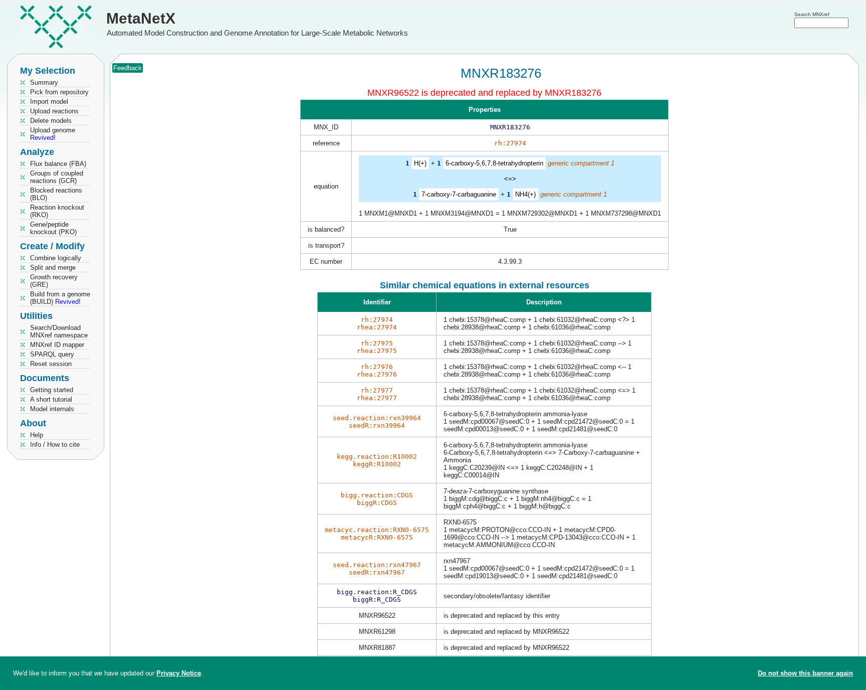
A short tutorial (51, 399)
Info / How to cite (55, 444)
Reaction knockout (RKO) (57, 211)
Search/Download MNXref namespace (59, 331)
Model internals (52, 409)
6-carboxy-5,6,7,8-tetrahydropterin (494, 163)
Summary (44, 82)
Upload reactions (54, 111)
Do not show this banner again (805, 673)
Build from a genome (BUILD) (60, 297)
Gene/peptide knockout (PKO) (53, 228)
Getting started (51, 390)
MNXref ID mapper (57, 345)
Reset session (51, 364)
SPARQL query (52, 354)
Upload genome (52, 133)
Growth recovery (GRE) (54, 280)
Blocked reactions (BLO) (56, 194)
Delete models (51, 120)
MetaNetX (140, 18)
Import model (49, 101)
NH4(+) (525, 194)
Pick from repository (59, 92)
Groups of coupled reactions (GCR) (56, 177)
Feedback (127, 68)
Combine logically (55, 258)
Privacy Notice (178, 673)
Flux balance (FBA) (58, 163)
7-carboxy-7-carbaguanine (458, 194)
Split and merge (53, 267)
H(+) (420, 163)
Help (36, 435)
